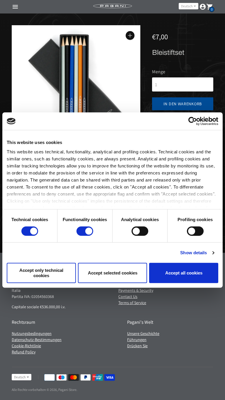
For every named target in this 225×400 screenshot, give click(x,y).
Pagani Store (67, 389)
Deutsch (186, 6)
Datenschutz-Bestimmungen (37, 339)
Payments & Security (135, 290)
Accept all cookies (183, 272)
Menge (158, 71)
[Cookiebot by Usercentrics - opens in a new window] (192, 121)
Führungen (136, 339)
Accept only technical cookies (41, 273)
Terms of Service (132, 302)
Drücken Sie (137, 345)
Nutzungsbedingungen (32, 333)
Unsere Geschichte (143, 333)
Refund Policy (23, 352)
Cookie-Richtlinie (26, 345)
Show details (193, 252)
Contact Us (127, 296)
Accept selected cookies (112, 272)
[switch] (84, 231)
